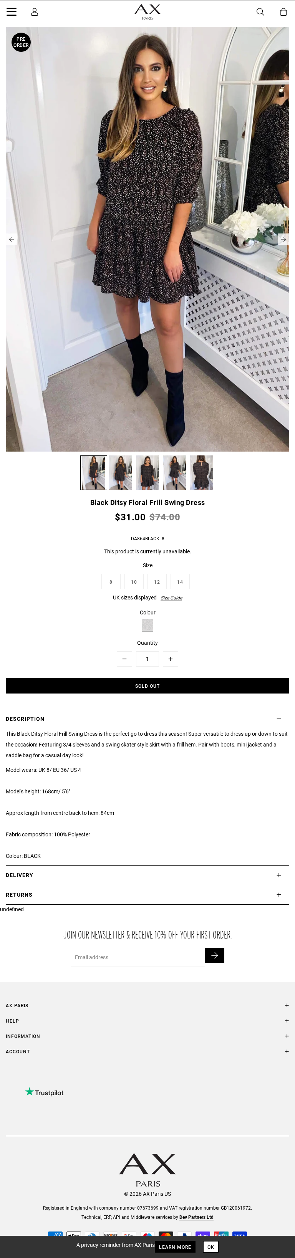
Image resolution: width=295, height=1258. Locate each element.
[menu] (12, 13)
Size (147, 565)
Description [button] (25, 718)
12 (157, 582)
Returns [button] (19, 894)
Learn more (175, 1247)
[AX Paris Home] (147, 12)
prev (11, 239)
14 (180, 582)
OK (210, 1247)
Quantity (147, 642)
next (283, 239)
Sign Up (214, 955)
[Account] (34, 11)
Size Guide (171, 597)
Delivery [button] (19, 875)
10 (134, 582)
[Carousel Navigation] (147, 239)
